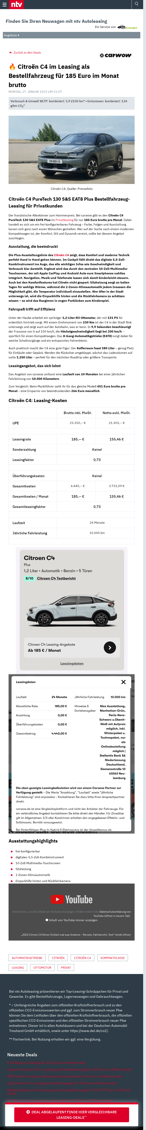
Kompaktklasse (113, 958)
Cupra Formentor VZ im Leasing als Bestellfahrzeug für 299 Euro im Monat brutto (69, 1069)
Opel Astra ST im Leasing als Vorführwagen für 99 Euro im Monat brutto (62, 1083)
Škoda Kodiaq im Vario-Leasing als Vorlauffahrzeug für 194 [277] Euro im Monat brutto (68, 1092)
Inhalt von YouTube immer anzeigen (73, 920)
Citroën (58, 958)
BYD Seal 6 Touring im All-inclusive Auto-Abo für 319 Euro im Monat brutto (64, 1076)
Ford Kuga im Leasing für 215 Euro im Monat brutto (46, 1062)
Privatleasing (64, 220)
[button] (16, 4)
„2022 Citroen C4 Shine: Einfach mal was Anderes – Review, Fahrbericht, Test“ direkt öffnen (76, 934)
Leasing (18, 967)
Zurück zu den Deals (27, 52)
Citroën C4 (61, 255)
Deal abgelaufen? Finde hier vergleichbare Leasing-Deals (73, 1114)
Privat (66, 967)
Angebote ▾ (11, 35)
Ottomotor (42, 967)
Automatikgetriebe (27, 958)
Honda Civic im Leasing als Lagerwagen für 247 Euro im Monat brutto (60, 1100)
